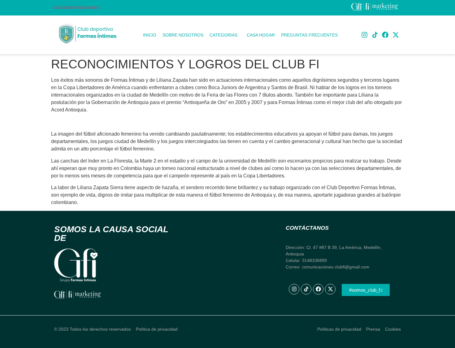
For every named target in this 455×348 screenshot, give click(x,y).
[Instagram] (364, 35)
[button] (225, 35)
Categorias (223, 35)
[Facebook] (385, 35)
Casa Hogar (261, 35)
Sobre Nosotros (182, 35)
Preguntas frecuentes (309, 35)
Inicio (149, 35)
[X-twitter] (395, 35)
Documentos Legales (76, 8)
